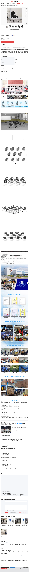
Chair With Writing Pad (23, 562)
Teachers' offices (9, 547)
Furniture (4, 5)
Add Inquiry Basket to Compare (14, 29)
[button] (1, 1)
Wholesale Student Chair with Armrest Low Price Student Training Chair (3, 537)
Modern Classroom (10, 544)
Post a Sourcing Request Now (22, 512)
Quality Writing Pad (3, 562)
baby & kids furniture (16, 545)
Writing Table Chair (9, 562)
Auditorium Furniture (10, 545)
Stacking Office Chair (3, 556)
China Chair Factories (3, 560)
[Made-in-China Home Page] (14, 1)
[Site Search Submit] (18, 3)
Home (1, 5)
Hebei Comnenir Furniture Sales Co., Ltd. (5, 35)
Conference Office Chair (10, 556)
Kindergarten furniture (17, 544)
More (1, 565)
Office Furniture (8, 5)
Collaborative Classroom (24, 544)
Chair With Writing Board (16, 562)
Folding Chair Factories (17, 560)
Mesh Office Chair (16, 5)
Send (6, 512)
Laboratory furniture (3, 547)
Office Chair (11, 5)
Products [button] (8, 3)
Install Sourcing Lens (4, 568)
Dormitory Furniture (16, 547)
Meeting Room (2, 545)
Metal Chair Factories (10, 560)
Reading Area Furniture (24, 547)
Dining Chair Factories (24, 560)
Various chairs (23, 545)
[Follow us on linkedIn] (20, 568)
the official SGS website (19, 423)
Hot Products (2, 544)
